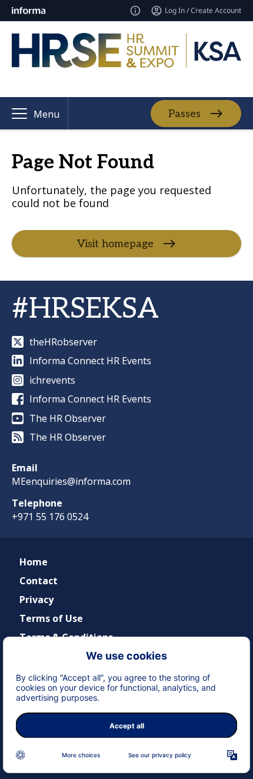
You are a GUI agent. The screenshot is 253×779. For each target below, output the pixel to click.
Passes (184, 113)
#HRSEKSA (85, 309)
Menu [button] (46, 114)
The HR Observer (67, 418)
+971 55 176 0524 (50, 516)
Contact (38, 580)
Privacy (36, 599)
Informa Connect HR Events (90, 360)
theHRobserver (63, 341)
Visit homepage (115, 244)
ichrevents (52, 380)
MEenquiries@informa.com (71, 481)
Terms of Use (51, 618)
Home (33, 561)
